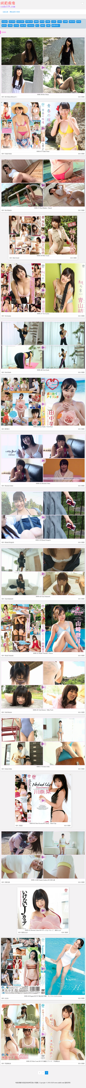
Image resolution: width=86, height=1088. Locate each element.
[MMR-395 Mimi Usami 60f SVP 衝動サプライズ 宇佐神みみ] (43, 1059)
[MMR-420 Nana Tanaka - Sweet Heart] (43, 425)
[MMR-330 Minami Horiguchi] (43, 538)
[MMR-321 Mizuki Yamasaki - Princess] (43, 651)
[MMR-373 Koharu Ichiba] (43, 765)
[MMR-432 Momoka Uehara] (43, 482)
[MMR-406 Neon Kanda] (43, 368)
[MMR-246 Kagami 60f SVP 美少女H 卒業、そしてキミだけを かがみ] (43, 994)
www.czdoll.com (59, 1082)
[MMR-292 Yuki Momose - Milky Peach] (43, 708)
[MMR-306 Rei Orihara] (43, 93)
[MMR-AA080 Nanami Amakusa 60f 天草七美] (43, 878)
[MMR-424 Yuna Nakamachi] (43, 595)
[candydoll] (8, 8)
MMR (18, 12)
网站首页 (13, 12)
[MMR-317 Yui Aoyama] (43, 312)
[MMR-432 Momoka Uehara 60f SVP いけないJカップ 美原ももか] (43, 928)
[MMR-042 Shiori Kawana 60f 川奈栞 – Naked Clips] (43, 821)
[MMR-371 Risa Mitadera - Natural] (43, 206)
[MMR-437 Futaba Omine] (43, 150)
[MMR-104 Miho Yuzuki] (43, 254)
